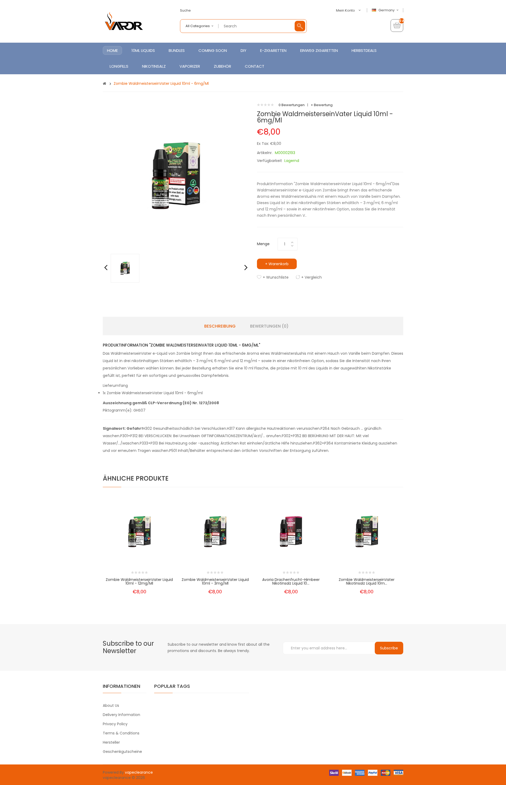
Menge (263, 243)
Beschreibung (220, 326)
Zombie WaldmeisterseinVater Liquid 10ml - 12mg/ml (139, 581)
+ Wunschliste (276, 277)
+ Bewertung (322, 104)
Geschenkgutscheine (122, 751)
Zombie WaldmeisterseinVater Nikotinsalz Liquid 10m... (367, 581)
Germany (386, 10)
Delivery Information (121, 714)
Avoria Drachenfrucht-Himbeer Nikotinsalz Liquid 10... (291, 581)
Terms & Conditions (121, 733)
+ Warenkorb (277, 263)
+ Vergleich (311, 277)
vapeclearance (139, 772)
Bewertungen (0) (269, 326)
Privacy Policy (115, 724)
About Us (111, 705)
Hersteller (111, 742)
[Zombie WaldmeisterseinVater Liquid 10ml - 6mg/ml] (125, 267)
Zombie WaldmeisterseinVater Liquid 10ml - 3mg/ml (215, 581)
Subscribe (389, 648)
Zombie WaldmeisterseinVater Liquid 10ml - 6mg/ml (161, 83)
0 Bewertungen (292, 104)
